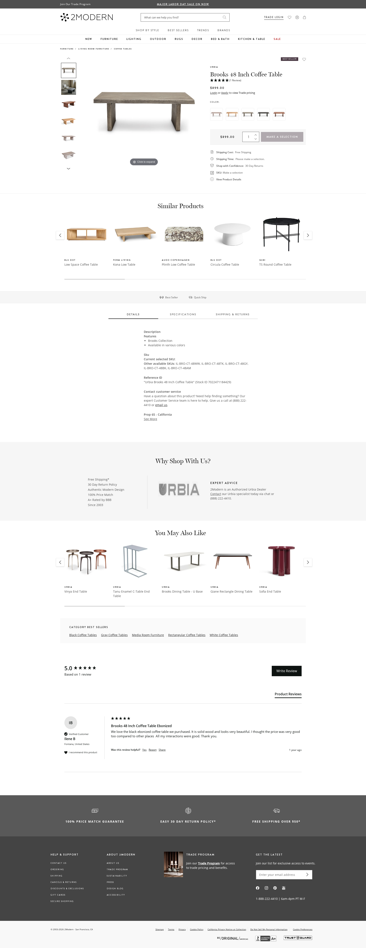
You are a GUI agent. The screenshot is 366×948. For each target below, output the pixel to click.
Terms (171, 929)
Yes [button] (144, 750)
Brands (224, 30)
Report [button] (153, 750)
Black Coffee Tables (83, 635)
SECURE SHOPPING (62, 901)
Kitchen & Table (251, 39)
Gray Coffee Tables (114, 635)
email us (161, 405)
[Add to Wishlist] (304, 59)
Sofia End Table (270, 591)
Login (213, 93)
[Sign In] (297, 17)
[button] (304, 17)
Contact (215, 494)
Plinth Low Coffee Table (178, 264)
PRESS (110, 882)
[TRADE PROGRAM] (201, 865)
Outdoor (158, 39)
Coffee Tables (123, 49)
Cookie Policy (196, 929)
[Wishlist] (289, 17)
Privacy (182, 929)
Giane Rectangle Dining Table (231, 591)
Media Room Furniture (148, 635)
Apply (224, 93)
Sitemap (159, 929)
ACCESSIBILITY (116, 895)
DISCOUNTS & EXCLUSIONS (67, 888)
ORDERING (57, 869)
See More (150, 419)
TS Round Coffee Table (275, 264)
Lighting (133, 39)
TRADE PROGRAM (117, 869)
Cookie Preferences (302, 929)
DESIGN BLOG (115, 888)
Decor (197, 39)
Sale (277, 39)
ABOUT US (113, 863)
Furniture (109, 39)
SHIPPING (56, 876)
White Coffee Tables (224, 635)
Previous (83, 112)
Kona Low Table (124, 264)
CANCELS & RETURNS (64, 882)
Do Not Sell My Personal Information (268, 929)
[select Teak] (232, 114)
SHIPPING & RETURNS (233, 314)
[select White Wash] (216, 114)
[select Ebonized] (263, 114)
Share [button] (162, 750)
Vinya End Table (75, 591)
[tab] (288, 695)
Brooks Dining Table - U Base (182, 591)
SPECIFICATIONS (183, 314)
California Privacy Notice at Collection (227, 929)
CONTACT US (59, 863)
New (88, 39)
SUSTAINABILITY (117, 876)
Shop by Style (147, 30)
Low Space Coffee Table (81, 264)
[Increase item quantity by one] (256, 134)
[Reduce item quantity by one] (256, 140)
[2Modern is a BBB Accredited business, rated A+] (266, 940)
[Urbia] (179, 489)
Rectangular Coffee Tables (186, 635)
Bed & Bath (220, 39)
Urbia (214, 67)
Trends (203, 30)
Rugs (179, 39)
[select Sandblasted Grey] (247, 114)
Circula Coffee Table (225, 264)
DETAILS (133, 314)
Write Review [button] (286, 671)
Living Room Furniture (93, 49)
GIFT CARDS (58, 895)
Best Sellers (178, 30)
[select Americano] (279, 114)
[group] (86, 668)
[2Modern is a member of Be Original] (233, 938)
